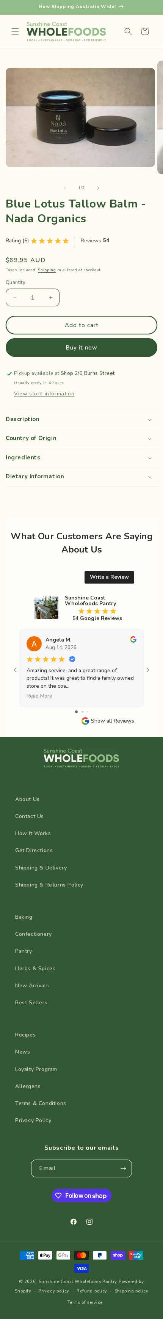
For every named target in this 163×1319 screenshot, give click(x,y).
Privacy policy (53, 1291)
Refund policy (92, 1291)
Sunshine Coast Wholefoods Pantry (78, 1282)
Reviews (91, 240)
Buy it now (81, 347)
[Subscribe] (123, 1168)
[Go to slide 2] (82, 712)
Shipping (47, 270)
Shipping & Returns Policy (49, 884)
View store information (44, 393)
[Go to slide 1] (76, 711)
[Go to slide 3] (87, 711)
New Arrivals (32, 985)
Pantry (23, 951)
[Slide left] (64, 188)
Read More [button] (39, 695)
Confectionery (33, 934)
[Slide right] (98, 188)
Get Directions (34, 850)
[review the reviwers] (133, 641)
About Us (27, 799)
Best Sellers (31, 1002)
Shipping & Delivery (41, 867)
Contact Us (29, 816)
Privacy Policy (33, 1120)
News (22, 1051)
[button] (15, 31)
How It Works (33, 833)
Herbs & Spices (35, 968)
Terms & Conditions (40, 1103)
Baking (24, 917)
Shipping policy (131, 1291)
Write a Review (109, 577)
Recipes (25, 1034)
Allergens (28, 1086)
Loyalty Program (36, 1069)
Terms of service (85, 1302)
